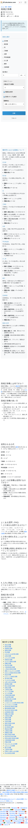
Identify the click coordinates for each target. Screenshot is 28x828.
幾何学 (10, 6)
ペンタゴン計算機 (10, 680)
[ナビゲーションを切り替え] (25, 2)
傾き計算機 (8, 644)
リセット (14, 118)
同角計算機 (8, 688)
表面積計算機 (8, 648)
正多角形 (6, 67)
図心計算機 (8, 747)
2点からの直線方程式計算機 (12, 673)
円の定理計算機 (9, 697)
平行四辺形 (7, 57)
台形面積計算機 (9, 712)
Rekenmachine (18, 821)
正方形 (6, 41)
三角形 (6, 51)
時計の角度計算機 (10, 686)
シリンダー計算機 (10, 658)
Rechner (8, 821)
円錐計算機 (8, 742)
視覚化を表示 (9, 92)
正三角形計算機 (9, 727)
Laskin (20, 819)
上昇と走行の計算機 (10, 682)
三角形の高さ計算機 (10, 699)
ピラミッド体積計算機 (11, 676)
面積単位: (6, 101)
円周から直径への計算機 (11, 751)
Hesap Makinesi (14, 815)
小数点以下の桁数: (9, 84)
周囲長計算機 (8, 732)
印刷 (3, 14)
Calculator (3, 811)
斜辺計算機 (8, 674)
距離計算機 (8, 663)
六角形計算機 (8, 716)
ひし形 (6, 60)
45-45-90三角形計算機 (11, 710)
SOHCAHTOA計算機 (10, 736)
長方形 (6, 44)
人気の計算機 (19, 799)
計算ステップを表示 (10, 97)
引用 (3, 16)
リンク (10, 16)
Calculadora (6, 809)
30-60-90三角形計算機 (11, 706)
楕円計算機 (8, 646)
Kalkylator (12, 819)
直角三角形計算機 (10, 723)
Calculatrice (3, 815)
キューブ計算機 (9, 691)
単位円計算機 (8, 665)
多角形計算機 (8, 701)
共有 (17, 16)
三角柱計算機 (8, 731)
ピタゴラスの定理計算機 (11, 654)
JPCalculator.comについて (7, 799)
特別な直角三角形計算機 (11, 738)
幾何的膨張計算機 (10, 708)
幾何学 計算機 (11, 790)
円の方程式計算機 (10, 753)
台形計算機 (8, 656)
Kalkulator (3, 817)
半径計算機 (8, 721)
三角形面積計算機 (10, 740)
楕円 (5, 64)
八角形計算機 (8, 749)
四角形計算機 (8, 659)
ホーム (2, 6)
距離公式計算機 (9, 714)
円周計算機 (8, 719)
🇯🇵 (20, 2)
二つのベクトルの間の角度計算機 (14, 702)
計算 (14, 113)
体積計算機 (8, 650)
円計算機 (7, 652)
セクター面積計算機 (10, 661)
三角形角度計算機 (10, 667)
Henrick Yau (9, 12)
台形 (5, 54)
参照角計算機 (8, 684)
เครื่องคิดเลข (9, 823)
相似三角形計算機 (10, 734)
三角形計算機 (8, 689)
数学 (6, 6)
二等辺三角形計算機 (10, 669)
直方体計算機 (8, 678)
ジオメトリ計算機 (10, 746)
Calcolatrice (23, 808)
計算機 (18, 823)
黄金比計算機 (8, 729)
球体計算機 (8, 717)
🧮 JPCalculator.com (8, 2)
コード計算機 (8, 693)
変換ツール (9, 801)
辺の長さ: (5, 72)
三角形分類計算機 (10, 695)
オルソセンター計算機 (11, 744)
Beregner (14, 808)
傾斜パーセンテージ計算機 (12, 671)
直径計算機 (8, 725)
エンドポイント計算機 (11, 704)
